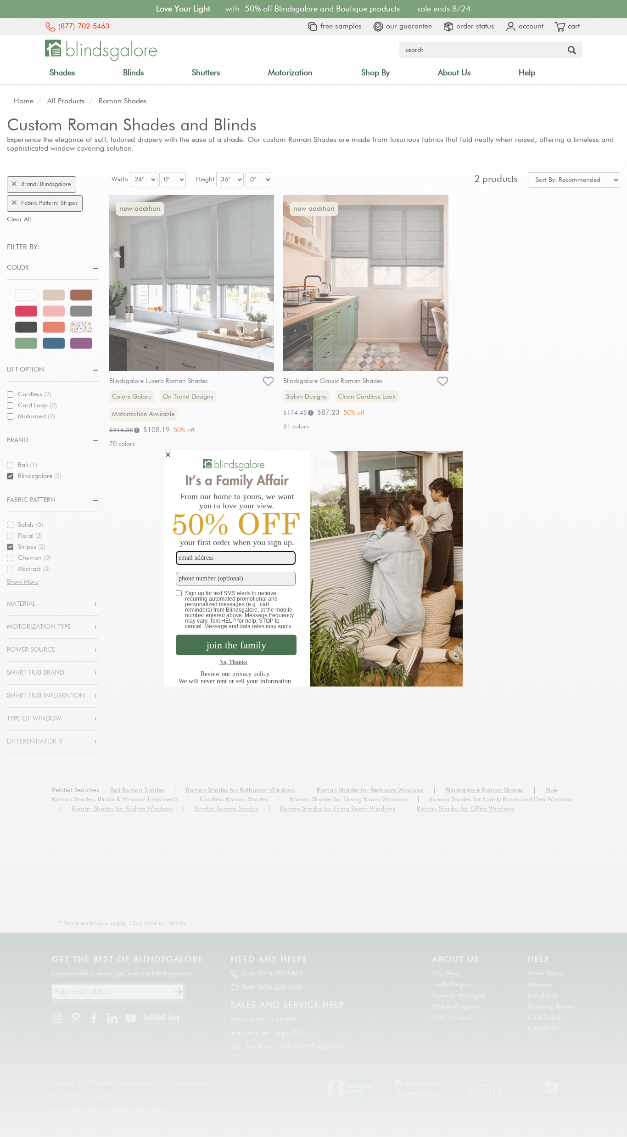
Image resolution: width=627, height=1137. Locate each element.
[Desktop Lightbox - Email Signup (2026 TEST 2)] (313, 569)
